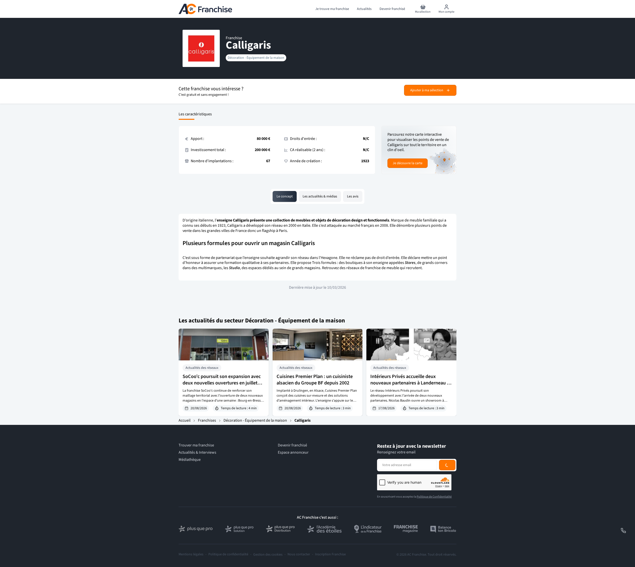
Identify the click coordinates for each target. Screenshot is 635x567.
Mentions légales (191, 554)
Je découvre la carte (407, 163)
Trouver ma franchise (196, 445)
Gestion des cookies (268, 554)
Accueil (184, 420)
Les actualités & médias (320, 196)
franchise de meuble (382, 268)
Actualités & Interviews (197, 452)
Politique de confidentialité (228, 554)
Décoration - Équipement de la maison (256, 57)
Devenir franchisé (292, 445)
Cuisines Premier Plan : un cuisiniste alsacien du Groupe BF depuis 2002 (315, 379)
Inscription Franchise (330, 554)
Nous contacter (298, 554)
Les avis (352, 196)
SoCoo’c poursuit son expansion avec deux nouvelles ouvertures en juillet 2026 (222, 383)
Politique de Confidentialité (434, 497)
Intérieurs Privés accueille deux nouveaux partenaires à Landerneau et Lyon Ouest (410, 383)
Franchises (207, 420)
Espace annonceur (293, 452)
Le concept (285, 196)
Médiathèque (190, 459)
